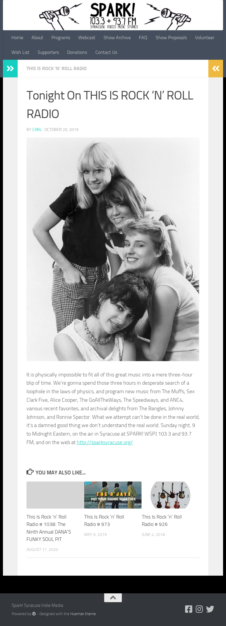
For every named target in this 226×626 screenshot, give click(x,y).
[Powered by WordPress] (34, 614)
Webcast (86, 37)
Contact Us (106, 52)
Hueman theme (83, 614)
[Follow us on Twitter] (210, 609)
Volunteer (204, 37)
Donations (77, 52)
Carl (37, 129)
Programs (60, 37)
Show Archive (117, 37)
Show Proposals (171, 37)
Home (17, 37)
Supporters (48, 52)
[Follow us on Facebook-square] (189, 609)
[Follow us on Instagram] (199, 609)
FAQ (143, 37)
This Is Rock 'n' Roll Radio (56, 68)
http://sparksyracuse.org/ (105, 442)
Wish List (20, 52)
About (37, 37)
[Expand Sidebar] (10, 68)
